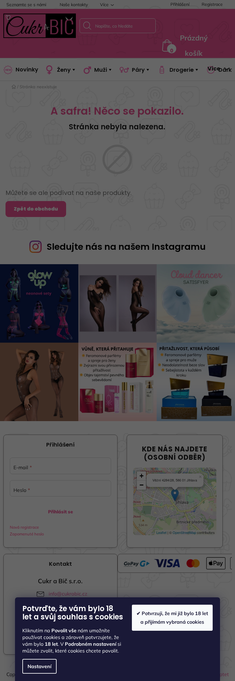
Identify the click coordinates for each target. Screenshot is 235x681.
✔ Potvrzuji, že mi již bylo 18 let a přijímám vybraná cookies (172, 617)
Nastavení (39, 666)
